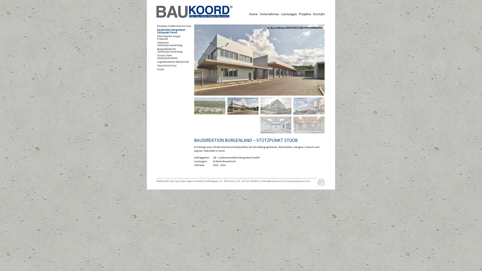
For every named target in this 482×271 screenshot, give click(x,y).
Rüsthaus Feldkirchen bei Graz (174, 26)
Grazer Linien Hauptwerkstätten (167, 57)
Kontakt (319, 14)
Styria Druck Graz (167, 65)
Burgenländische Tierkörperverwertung (169, 50)
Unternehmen (269, 14)
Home (253, 14)
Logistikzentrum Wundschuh (173, 61)
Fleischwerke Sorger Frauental (169, 37)
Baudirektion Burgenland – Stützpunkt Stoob (172, 31)
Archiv (160, 69)
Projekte (305, 14)
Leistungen (289, 14)
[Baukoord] (194, 11)
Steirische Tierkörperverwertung (169, 44)
